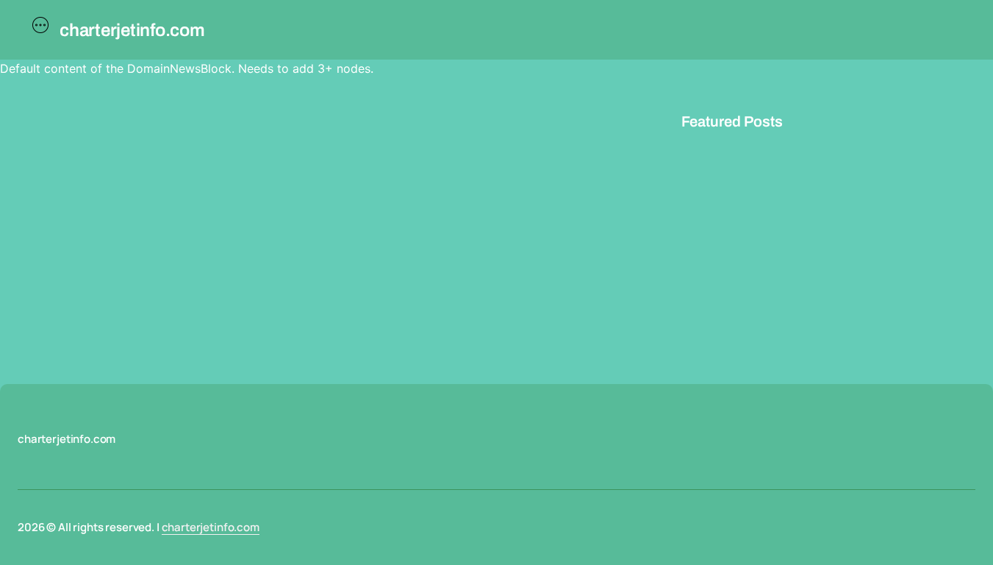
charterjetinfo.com (210, 527)
